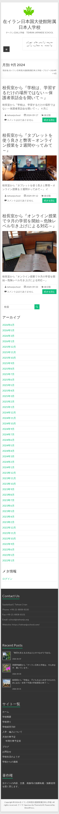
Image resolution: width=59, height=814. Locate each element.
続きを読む (49, 119)
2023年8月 (8, 494)
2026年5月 (8, 330)
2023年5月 (8, 511)
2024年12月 (9, 412)
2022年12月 (9, 527)
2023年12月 (9, 472)
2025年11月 (9, 352)
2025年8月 (8, 368)
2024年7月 (8, 434)
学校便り (6, 721)
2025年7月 (8, 374)
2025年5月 (8, 385)
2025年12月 (9, 346)
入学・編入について (12, 731)
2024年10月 (9, 423)
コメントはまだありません (20, 119)
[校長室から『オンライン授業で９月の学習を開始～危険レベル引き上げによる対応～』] (29, 232)
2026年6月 (8, 324)
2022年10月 (9, 538)
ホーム (5, 711)
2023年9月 (8, 489)
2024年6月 (8, 439)
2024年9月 (8, 428)
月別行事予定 (9, 736)
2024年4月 (8, 450)
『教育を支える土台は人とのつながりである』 (32, 653)
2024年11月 (9, 417)
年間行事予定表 (13, 740)
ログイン (7, 578)
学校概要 (6, 716)
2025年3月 (8, 395)
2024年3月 (8, 456)
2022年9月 (8, 543)
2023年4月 (8, 516)
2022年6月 (8, 549)
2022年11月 (9, 532)
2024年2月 (8, 461)
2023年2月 (8, 521)
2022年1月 (8, 560)
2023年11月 (9, 478)
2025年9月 (8, 363)
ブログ (5, 746)
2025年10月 (9, 357)
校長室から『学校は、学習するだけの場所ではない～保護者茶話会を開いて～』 (29, 92)
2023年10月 (9, 483)
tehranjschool (13, 115)
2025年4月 (8, 390)
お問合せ (6, 751)
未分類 (47, 115)
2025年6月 (8, 379)
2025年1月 (8, 406)
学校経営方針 (9, 726)
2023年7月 (8, 500)
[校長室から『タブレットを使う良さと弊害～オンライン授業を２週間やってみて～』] (29, 156)
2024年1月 (8, 467)
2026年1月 (8, 341)
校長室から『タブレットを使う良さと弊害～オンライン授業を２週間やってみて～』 (27, 143)
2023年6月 (8, 505)
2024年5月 (8, 445)
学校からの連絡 (10, 761)
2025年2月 (8, 401)
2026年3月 (8, 335)
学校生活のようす (11, 756)
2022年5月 (8, 554)
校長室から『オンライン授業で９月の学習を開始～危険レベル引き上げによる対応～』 (29, 220)
